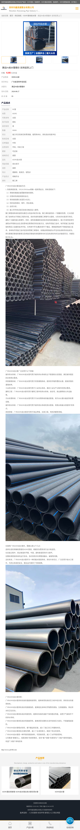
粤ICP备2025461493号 (47, 806)
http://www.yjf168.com (9, 750)
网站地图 (56, 813)
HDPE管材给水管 (29, 16)
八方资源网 (33, 813)
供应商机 (18, 16)
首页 (11, 16)
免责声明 (41, 813)
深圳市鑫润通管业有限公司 (36, 810)
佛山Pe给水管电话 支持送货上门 (20, 792)
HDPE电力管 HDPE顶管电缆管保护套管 (59, 792)
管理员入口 (49, 813)
